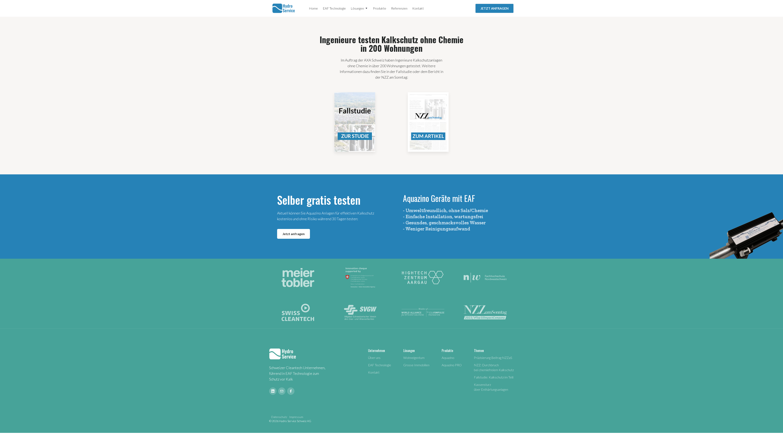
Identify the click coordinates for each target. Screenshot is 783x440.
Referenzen (399, 8)
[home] (284, 8)
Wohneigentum (414, 358)
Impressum (296, 417)
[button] (359, 8)
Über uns (374, 358)
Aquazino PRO (452, 365)
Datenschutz (279, 417)
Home (313, 8)
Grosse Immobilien (416, 365)
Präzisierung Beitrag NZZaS (493, 358)
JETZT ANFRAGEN (494, 8)
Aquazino (448, 358)
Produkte (379, 8)
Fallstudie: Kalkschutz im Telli (493, 377)
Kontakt (418, 8)
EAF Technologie (334, 8)
